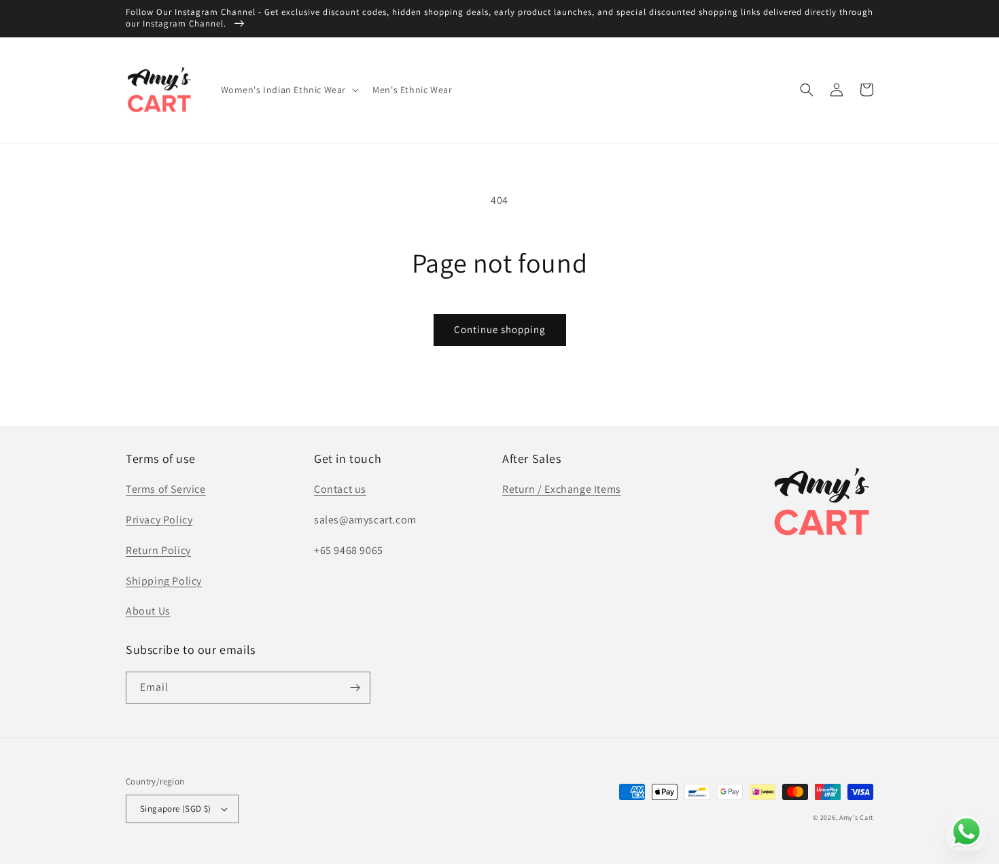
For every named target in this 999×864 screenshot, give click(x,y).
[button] (289, 89)
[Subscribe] (355, 688)
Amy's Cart (856, 817)
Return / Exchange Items (561, 489)
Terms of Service (166, 489)
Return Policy (158, 550)
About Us (148, 611)
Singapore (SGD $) (175, 808)
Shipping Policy (164, 581)
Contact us (340, 489)
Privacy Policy (159, 520)
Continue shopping (500, 329)
